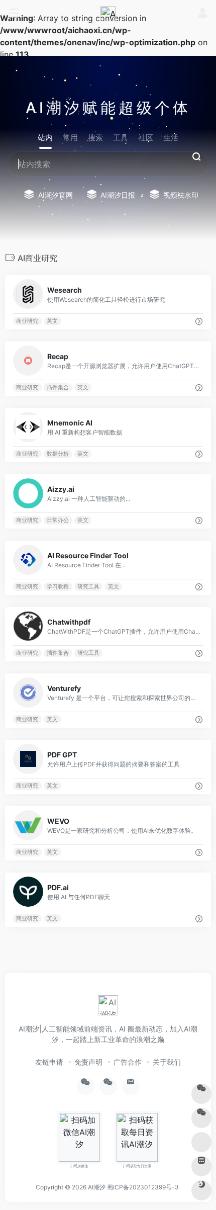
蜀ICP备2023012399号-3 (143, 1187)
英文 (52, 321)
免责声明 (88, 1062)
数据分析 (58, 454)
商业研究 (27, 321)
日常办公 (58, 520)
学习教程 (58, 586)
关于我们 (167, 1062)
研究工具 (88, 586)
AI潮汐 (96, 1187)
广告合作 (128, 1062)
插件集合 (58, 387)
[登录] (202, 14)
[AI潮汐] (108, 14)
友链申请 (49, 1062)
